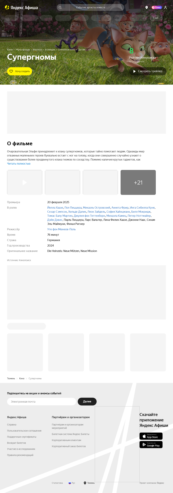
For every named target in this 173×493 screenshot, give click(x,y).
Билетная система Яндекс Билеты (70, 434)
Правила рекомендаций (20, 455)
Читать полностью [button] (18, 163)
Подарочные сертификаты (21, 436)
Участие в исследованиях (21, 449)
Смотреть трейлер (150, 71)
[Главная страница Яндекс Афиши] (7, 7)
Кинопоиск (25, 260)
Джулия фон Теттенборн (89, 215)
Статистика (57, 483)
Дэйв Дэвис (55, 219)
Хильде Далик (77, 211)
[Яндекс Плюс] (157, 7)
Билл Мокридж (141, 211)
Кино (21, 378)
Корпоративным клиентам (66, 440)
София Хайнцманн (118, 211)
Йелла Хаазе (55, 207)
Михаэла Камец (116, 215)
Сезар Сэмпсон (57, 211)
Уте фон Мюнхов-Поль (61, 229)
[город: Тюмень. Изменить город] (146, 7)
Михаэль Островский (96, 207)
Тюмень (11, 378)
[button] (155, 18)
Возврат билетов (16, 443)
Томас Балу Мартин (59, 215)
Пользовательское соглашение (24, 430)
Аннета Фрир (120, 207)
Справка (11, 424)
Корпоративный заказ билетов (69, 446)
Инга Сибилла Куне (142, 207)
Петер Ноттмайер (139, 215)
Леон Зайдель (96, 211)
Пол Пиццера (73, 207)
